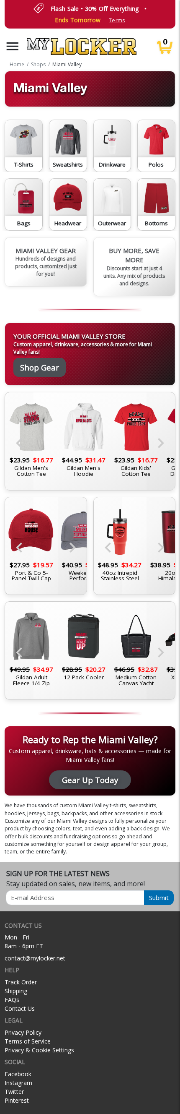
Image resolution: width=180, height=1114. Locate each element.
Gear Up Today (90, 780)
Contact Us (20, 1008)
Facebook (18, 1074)
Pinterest (17, 1100)
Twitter (14, 1092)
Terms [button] (117, 20)
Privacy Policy (23, 1032)
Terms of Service (28, 1041)
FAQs (12, 1000)
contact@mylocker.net (35, 958)
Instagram (18, 1083)
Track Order (21, 982)
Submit (159, 897)
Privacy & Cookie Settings (39, 1050)
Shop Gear (39, 367)
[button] (13, 46)
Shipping (16, 991)
